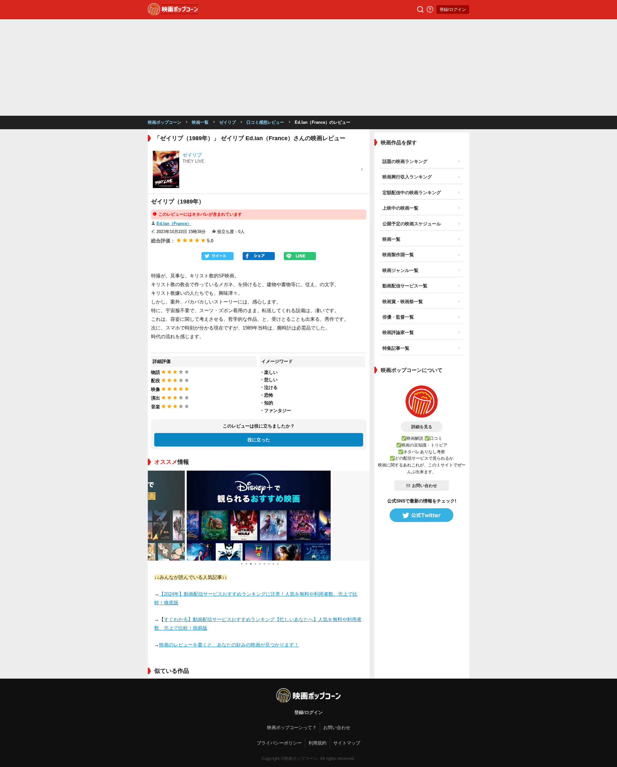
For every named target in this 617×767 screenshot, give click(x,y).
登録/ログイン (453, 9)
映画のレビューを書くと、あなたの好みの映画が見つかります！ (229, 644)
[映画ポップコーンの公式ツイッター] (421, 515)
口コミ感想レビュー (265, 122)
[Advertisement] (308, 68)
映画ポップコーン (164, 122)
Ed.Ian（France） (173, 223)
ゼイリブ (227, 122)
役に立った (258, 439)
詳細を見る (421, 426)
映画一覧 (200, 122)
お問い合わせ (424, 485)
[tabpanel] (259, 516)
